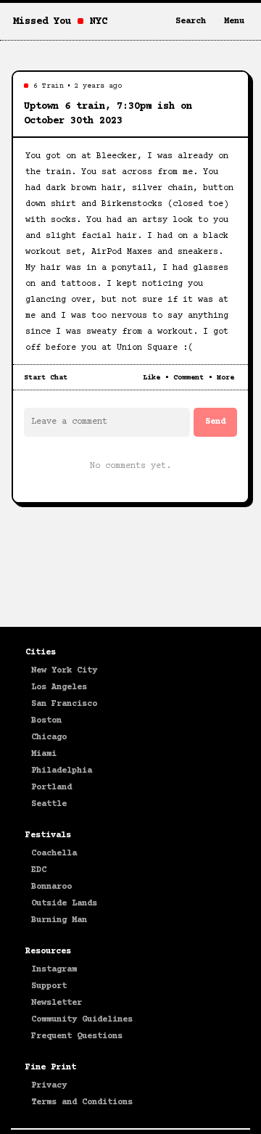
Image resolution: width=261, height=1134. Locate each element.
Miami (44, 754)
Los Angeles (59, 687)
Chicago (49, 737)
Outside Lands (64, 903)
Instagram (54, 969)
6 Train (48, 86)
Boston (46, 721)
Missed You (42, 22)
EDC (38, 870)
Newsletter (56, 1003)
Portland (51, 787)
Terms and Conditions (82, 1102)
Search (190, 21)
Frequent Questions (77, 1036)
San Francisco (64, 704)
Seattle (49, 804)
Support (49, 986)
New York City (64, 670)
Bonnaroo (51, 887)
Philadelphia (61, 771)
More (225, 378)
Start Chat (45, 378)
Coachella (54, 853)
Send (215, 422)
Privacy (49, 1085)
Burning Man (59, 920)
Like (151, 378)
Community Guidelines (82, 1019)
